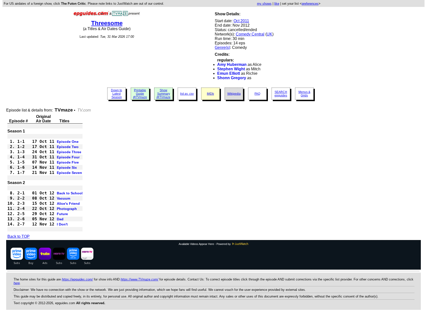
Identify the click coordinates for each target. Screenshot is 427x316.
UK (269, 34)
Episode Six (67, 167)
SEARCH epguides (281, 93)
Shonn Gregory (231, 78)
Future (62, 214)
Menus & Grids (304, 93)
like (276, 3)
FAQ (257, 93)
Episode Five (68, 162)
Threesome (107, 23)
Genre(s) (222, 47)
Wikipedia (234, 93)
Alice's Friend (68, 203)
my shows (264, 3)
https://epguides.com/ (77, 279)
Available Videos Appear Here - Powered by (205, 243)
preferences (310, 3)
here (17, 283)
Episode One (68, 142)
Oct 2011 (241, 21)
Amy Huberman (232, 64)
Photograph (67, 209)
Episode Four (68, 157)
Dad (60, 219)
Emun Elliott (228, 73)
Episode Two (68, 147)
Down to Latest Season (116, 94)
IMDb (210, 93)
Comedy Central (250, 34)
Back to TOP (18, 236)
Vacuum (63, 198)
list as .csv (187, 93)
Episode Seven (69, 173)
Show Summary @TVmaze (163, 94)
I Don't (62, 224)
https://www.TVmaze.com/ (139, 279)
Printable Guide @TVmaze (140, 94)
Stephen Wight (231, 69)
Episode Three (69, 152)
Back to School (70, 193)
